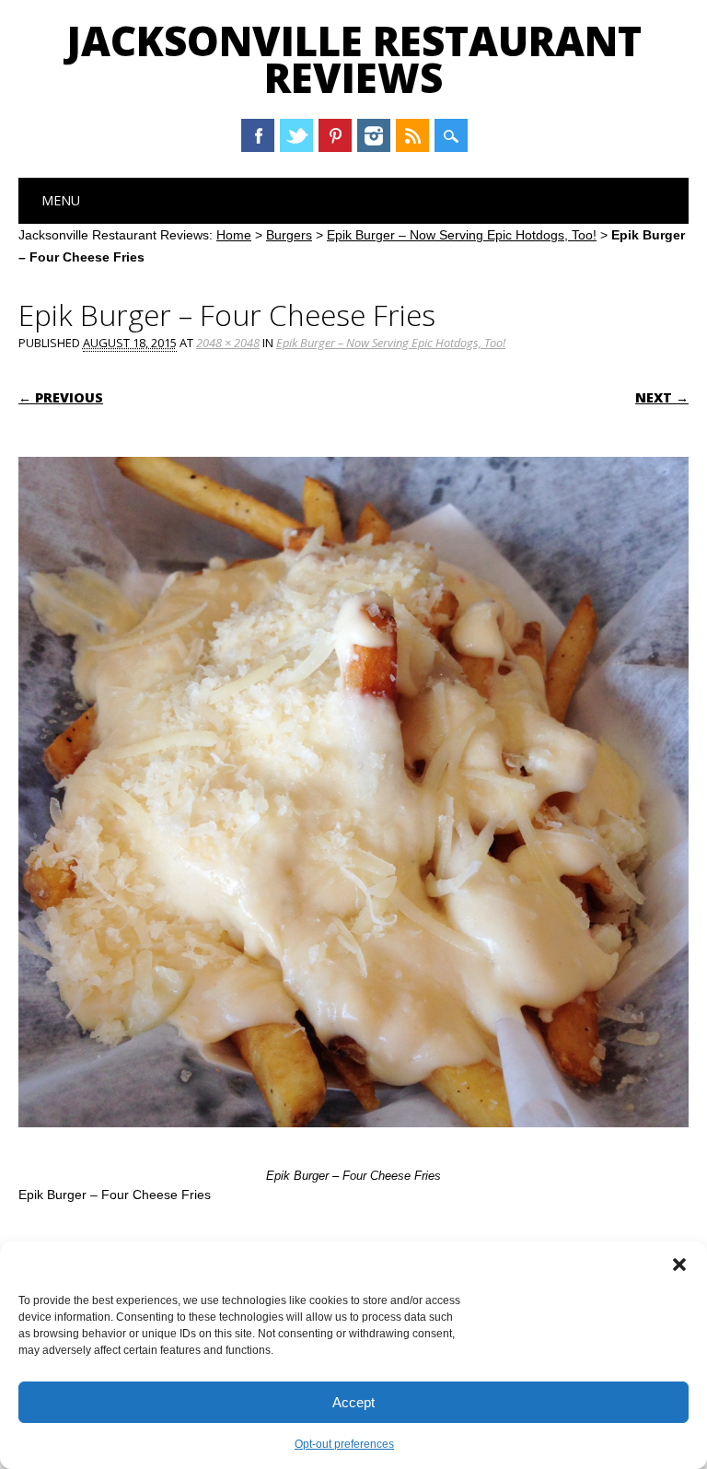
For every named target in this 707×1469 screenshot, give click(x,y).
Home (233, 234)
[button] (679, 1264)
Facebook (257, 135)
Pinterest (335, 135)
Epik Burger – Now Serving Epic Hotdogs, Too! (462, 234)
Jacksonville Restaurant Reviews (354, 59)
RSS (412, 135)
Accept (353, 1402)
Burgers (289, 234)
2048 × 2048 (228, 342)
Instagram (373, 135)
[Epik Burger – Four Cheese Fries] (353, 1144)
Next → (662, 397)
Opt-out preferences (344, 1444)
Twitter (296, 135)
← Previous (60, 397)
